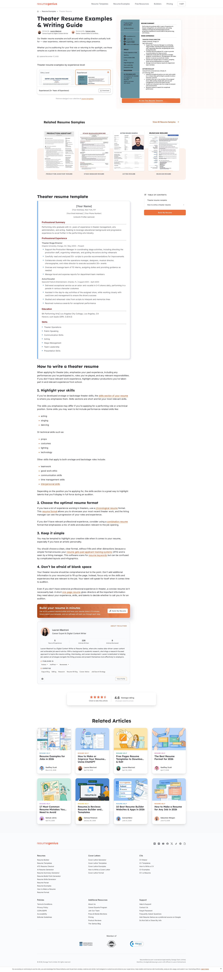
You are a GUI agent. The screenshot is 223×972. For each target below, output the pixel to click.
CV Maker (143, 860)
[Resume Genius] (47, 3)
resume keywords (98, 555)
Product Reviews (94, 920)
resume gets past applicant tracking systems (89, 552)
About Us (91, 904)
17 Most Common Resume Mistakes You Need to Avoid (52, 809)
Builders (157, 4)
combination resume (117, 521)
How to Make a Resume (46, 889)
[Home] (38, 11)
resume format (49, 511)
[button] (137, 944)
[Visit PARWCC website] (86, 944)
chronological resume (107, 508)
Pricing (170, 4)
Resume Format (43, 892)
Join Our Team (94, 911)
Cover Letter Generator (97, 860)
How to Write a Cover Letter (99, 870)
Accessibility (42, 914)
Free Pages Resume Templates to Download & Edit (130, 759)
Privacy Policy (42, 907)
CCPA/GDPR (42, 911)
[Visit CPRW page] (111, 944)
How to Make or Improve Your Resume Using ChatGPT (91, 759)
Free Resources (142, 4)
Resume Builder (43, 860)
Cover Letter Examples (97, 866)
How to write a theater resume (159, 205)
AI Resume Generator (45, 870)
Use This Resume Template (152, 101)
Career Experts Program (97, 907)
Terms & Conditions (44, 904)
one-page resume (71, 592)
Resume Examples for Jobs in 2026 (52, 757)
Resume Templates (99, 4)
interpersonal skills (50, 484)
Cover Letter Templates (97, 863)
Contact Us (143, 907)
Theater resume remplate (157, 200)
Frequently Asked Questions (150, 914)
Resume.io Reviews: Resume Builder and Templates (89, 809)
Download (105, 90)
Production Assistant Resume (59, 174)
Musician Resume (163, 174)
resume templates (87, 98)
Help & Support (145, 904)
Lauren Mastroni (60, 630)
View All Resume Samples (164, 122)
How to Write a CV (146, 866)
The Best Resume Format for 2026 (164, 757)
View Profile (121, 679)
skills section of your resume (113, 395)
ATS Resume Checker (45, 866)
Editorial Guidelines (44, 917)
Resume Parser (43, 883)
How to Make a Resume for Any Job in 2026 (168, 808)
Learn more (205, 969)
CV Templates (144, 863)
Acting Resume (129, 174)
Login (181, 4)
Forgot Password (145, 911)
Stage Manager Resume (94, 174)
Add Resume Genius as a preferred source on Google (160, 917)
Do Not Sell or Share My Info (150, 920)
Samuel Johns (90, 31)
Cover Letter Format (96, 873)
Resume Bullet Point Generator (49, 876)
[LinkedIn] (42, 679)
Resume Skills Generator (46, 879)
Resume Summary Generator (48, 873)
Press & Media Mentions (97, 914)
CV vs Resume (145, 873)
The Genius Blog (94, 924)
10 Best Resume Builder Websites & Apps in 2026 (130, 808)
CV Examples (144, 870)
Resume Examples (121, 4)
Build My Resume (119, 611)
